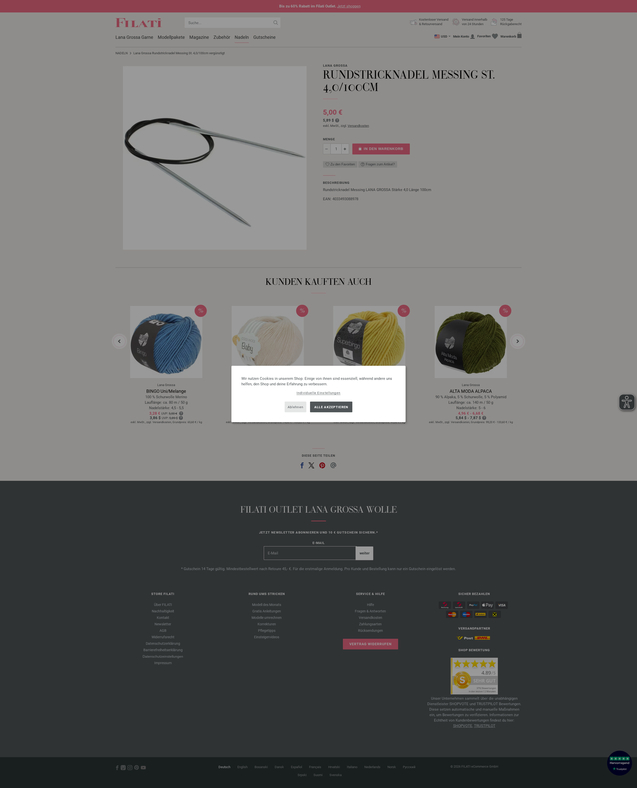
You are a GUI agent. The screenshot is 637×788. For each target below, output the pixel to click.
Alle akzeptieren (331, 407)
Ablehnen (295, 407)
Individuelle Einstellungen (319, 393)
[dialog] (318, 394)
